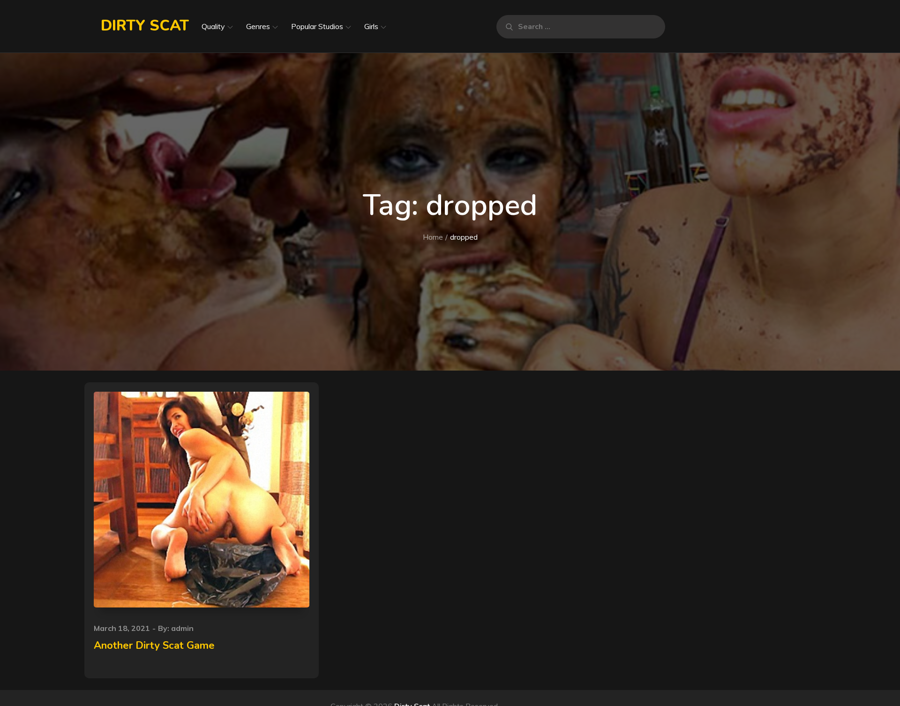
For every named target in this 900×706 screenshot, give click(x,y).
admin (182, 628)
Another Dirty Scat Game (154, 645)
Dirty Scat (145, 25)
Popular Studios (317, 26)
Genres (258, 26)
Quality (213, 26)
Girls (371, 26)
